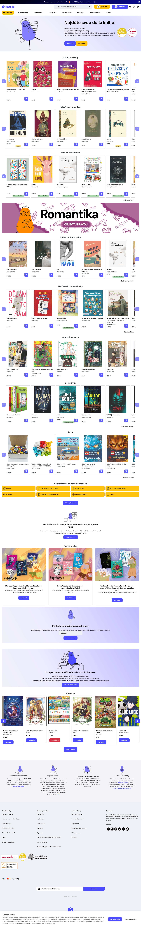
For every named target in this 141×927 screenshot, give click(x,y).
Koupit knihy (70, 43)
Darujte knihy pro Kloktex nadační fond (49, 847)
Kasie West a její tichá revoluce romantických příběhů (70, 587)
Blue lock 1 (122, 731)
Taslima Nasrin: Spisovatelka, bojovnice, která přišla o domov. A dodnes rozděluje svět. (117, 588)
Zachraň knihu (67, 12)
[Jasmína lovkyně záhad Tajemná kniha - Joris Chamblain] (12, 712)
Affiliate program (76, 833)
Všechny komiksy (70, 749)
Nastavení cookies (130, 919)
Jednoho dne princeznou (34, 731)
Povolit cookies (115, 919)
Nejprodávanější (23, 12)
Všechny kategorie (70, 503)
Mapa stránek (67, 896)
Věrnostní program (77, 814)
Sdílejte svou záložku (8, 842)
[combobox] (73, 7)
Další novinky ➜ (128, 200)
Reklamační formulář (8, 833)
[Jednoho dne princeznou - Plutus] (36, 712)
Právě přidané (38, 12)
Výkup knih (52, 12)
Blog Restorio (75, 823)
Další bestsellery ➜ (127, 281)
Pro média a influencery (78, 828)
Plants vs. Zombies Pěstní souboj (104, 731)
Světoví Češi (53, 731)
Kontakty (74, 837)
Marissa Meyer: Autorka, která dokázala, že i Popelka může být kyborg (23, 587)
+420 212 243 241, (122, 818)
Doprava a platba (94, 12)
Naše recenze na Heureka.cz (10, 819)
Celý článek (24, 598)
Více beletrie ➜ (129, 332)
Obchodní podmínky (77, 819)
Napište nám (74, 896)
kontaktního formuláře (113, 817)
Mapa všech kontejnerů (70, 684)
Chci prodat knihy (70, 537)
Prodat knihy (81, 43)
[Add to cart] (26, 99)
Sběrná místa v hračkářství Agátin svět (49, 837)
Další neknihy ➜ (128, 478)
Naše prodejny (6, 823)
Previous (3, 721)
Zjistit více (52, 923)
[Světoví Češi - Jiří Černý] (59, 712)
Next (137, 721)
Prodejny (80, 12)
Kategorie (9, 12)
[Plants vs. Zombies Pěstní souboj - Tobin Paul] (105, 712)
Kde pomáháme (42, 842)
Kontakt (108, 12)
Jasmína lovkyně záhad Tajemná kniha (10, 731)
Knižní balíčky (41, 823)
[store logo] (8, 6)
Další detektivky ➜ (127, 427)
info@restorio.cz (132, 817)
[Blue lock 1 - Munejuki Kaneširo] (128, 712)
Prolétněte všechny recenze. (122, 788)
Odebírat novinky (70, 638)
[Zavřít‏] (139, 2)
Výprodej (39, 833)
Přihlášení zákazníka (8, 828)
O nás (4, 837)
